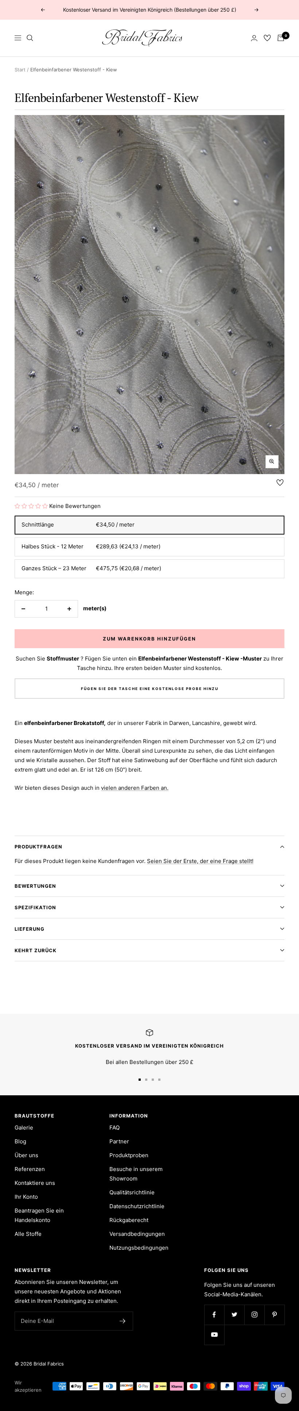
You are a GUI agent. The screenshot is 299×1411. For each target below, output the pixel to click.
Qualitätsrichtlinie (132, 1192)
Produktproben (128, 1155)
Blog (20, 1141)
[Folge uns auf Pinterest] (274, 1315)
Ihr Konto (26, 1196)
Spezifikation (35, 907)
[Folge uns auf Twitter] (234, 1315)
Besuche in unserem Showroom (136, 1174)
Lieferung (29, 929)
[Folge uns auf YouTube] (214, 1335)
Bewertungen (35, 886)
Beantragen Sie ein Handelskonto (39, 1215)
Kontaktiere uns (35, 1182)
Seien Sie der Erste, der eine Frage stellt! (200, 861)
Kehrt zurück (36, 950)
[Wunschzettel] (267, 37)
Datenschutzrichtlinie (136, 1206)
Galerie (24, 1127)
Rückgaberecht (128, 1220)
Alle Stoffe (28, 1233)
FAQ (114, 1127)
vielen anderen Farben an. (134, 787)
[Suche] (30, 38)
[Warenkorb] (280, 38)
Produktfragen (38, 847)
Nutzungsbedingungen (138, 1247)
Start (20, 69)
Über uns (26, 1155)
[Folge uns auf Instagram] (254, 1315)
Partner (119, 1141)
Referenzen (30, 1169)
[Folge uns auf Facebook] (214, 1315)
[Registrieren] (123, 1321)
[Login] (254, 38)
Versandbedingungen (137, 1233)
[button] (31, 505)
